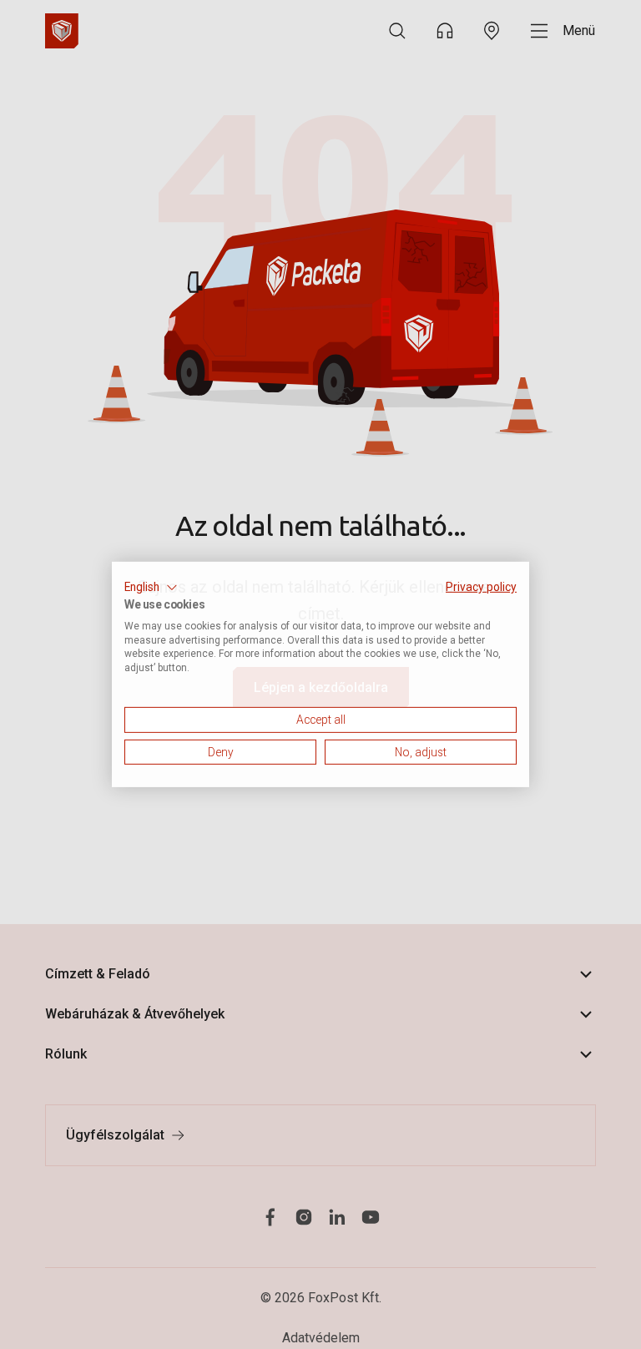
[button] (151, 588)
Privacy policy (481, 587)
